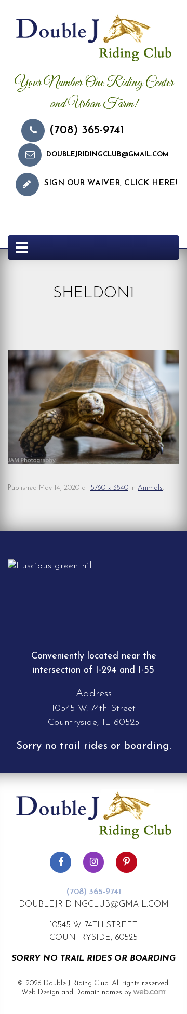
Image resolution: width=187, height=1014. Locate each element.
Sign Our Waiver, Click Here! (110, 183)
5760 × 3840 (109, 488)
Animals (150, 488)
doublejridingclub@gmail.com (107, 154)
